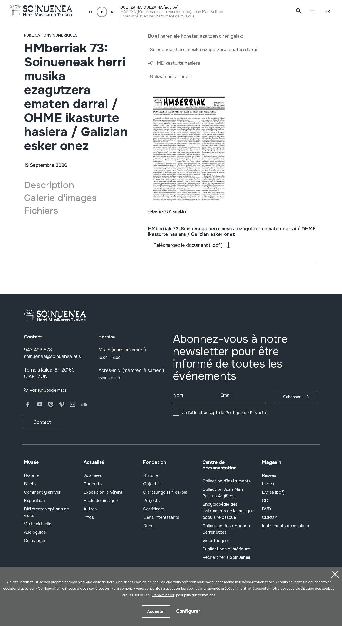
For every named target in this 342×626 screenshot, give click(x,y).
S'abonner (292, 397)
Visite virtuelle (37, 523)
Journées (93, 475)
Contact (42, 422)
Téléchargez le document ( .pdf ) (188, 245)
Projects (151, 500)
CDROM (270, 517)
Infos (89, 517)
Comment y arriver (42, 492)
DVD (266, 509)
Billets (30, 483)
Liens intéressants (161, 517)
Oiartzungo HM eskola (165, 492)
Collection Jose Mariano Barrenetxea (226, 529)
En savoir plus (163, 595)
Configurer (188, 611)
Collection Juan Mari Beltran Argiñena (222, 493)
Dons (148, 525)
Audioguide (35, 532)
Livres (268, 483)
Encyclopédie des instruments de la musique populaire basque (228, 511)
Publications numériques (50, 35)
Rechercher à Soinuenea (226, 557)
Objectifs (152, 483)
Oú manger (35, 540)
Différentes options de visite (46, 512)
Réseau (269, 475)
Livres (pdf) (273, 492)
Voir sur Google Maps (48, 390)
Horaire (31, 475)
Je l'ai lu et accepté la (224, 412)
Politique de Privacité (246, 412)
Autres (90, 509)
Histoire (150, 475)
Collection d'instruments (226, 481)
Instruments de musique (285, 525)
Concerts (93, 483)
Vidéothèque (215, 540)
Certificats (153, 509)
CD (265, 500)
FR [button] (327, 11)
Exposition (34, 500)
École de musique (101, 500)
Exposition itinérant (103, 492)
